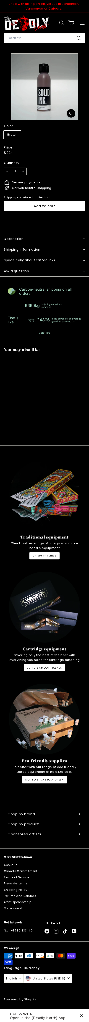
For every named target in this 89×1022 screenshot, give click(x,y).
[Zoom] (71, 113)
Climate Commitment (20, 871)
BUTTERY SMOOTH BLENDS (44, 668)
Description (14, 239)
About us (10, 865)
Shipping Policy (15, 890)
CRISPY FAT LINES (44, 555)
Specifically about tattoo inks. (30, 260)
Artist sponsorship (17, 902)
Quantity (11, 163)
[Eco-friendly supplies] (44, 719)
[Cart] (71, 23)
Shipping (10, 197)
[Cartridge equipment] (44, 607)
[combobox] (44, 38)
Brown (12, 134)
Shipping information (22, 249)
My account (13, 908)
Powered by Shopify (20, 999)
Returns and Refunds (20, 896)
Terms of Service (16, 877)
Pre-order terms (16, 883)
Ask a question (16, 271)
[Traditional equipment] (44, 495)
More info (44, 333)
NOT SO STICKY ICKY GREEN (44, 779)
